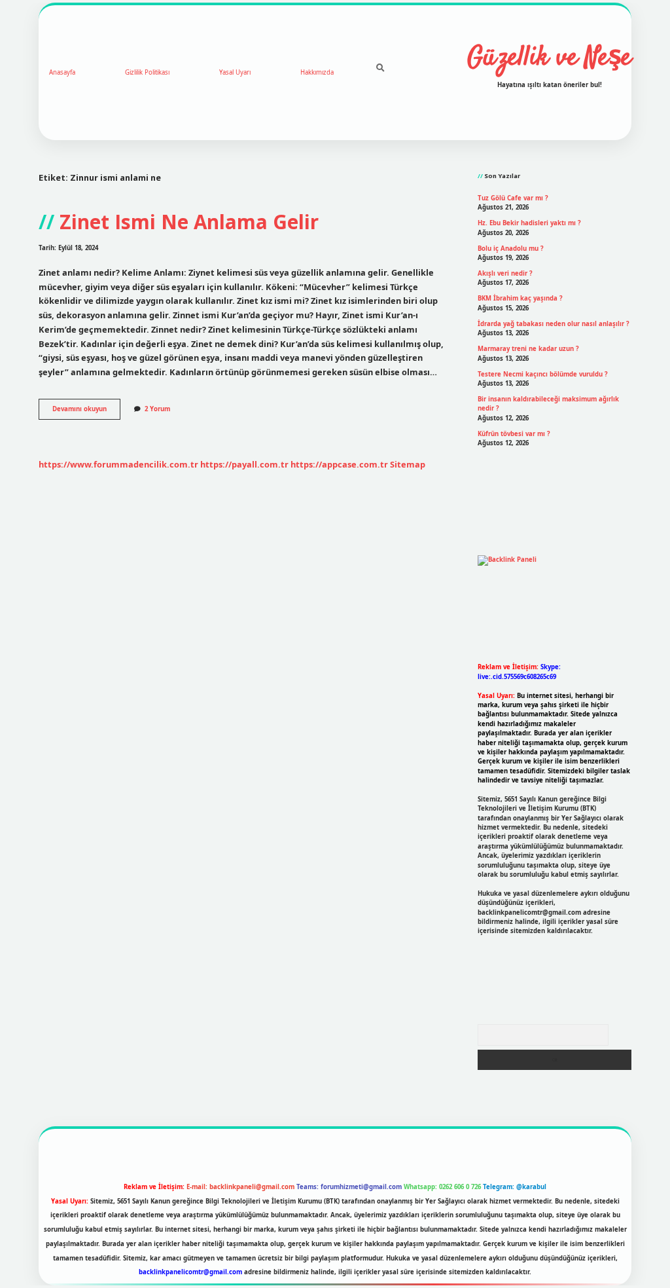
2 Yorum (157, 409)
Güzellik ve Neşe (549, 58)
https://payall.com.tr (244, 464)
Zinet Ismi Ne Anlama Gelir (189, 221)
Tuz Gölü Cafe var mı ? (513, 198)
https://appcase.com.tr (339, 464)
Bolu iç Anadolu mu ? (511, 248)
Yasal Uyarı (235, 72)
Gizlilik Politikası (147, 72)
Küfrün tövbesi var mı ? (514, 434)
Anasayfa (62, 72)
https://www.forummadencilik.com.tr (118, 464)
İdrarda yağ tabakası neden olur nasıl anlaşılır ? (553, 324)
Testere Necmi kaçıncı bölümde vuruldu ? (543, 374)
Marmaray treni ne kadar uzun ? (528, 348)
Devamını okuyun (86, 412)
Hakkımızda (317, 72)
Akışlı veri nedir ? (505, 273)
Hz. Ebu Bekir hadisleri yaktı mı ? (529, 223)
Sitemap (407, 464)
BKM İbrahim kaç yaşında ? (520, 298)
